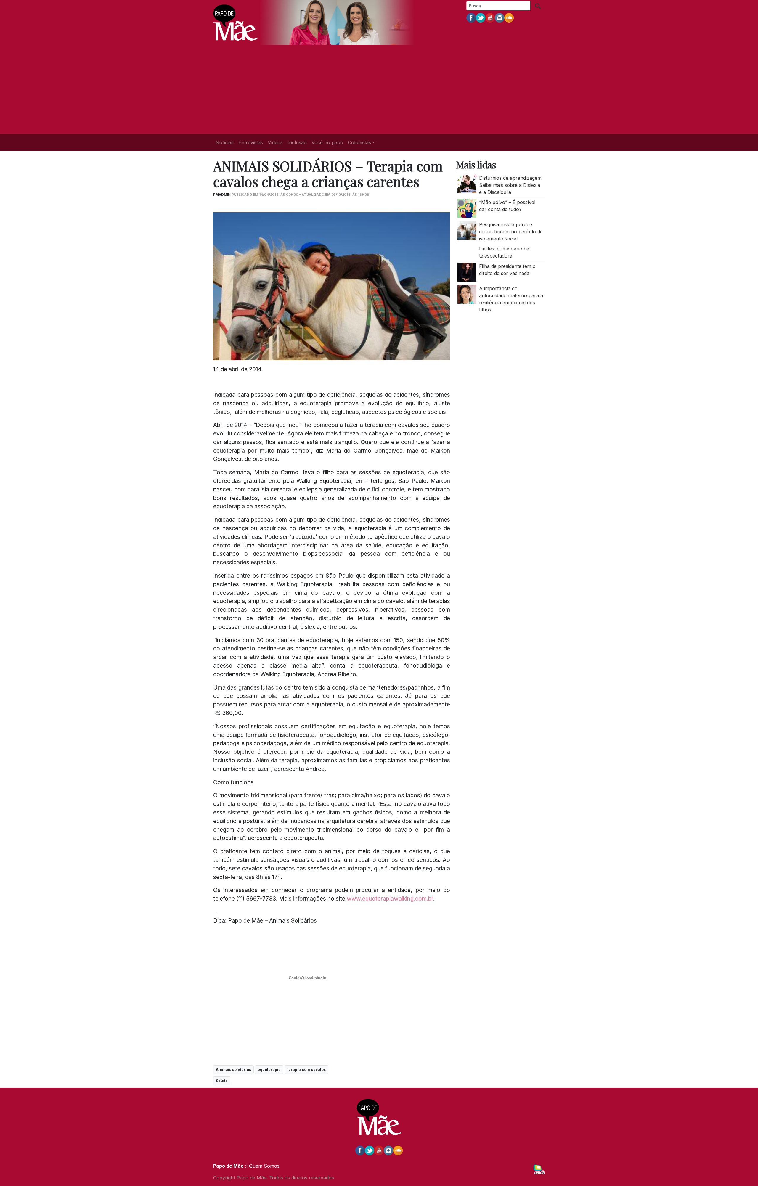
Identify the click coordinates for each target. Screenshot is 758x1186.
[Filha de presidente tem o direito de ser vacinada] (466, 271)
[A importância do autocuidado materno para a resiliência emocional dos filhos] (466, 294)
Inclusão (297, 142)
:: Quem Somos (262, 1166)
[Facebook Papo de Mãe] (471, 17)
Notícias (225, 142)
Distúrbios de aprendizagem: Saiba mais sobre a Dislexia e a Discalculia (511, 185)
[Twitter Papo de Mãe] (480, 17)
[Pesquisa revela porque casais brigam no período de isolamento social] (466, 230)
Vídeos (275, 142)
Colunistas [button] (359, 142)
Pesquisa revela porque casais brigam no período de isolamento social (511, 231)
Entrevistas (250, 142)
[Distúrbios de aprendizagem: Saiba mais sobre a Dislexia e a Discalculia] (466, 183)
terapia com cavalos (306, 1069)
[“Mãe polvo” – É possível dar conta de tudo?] (466, 208)
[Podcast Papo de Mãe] (509, 17)
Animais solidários (233, 1069)
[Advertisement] (379, 89)
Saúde (222, 1081)
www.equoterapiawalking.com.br (390, 898)
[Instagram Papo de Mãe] (499, 17)
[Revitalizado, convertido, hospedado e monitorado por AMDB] (539, 1169)
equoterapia (269, 1069)
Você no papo (327, 142)
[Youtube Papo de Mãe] (490, 17)
